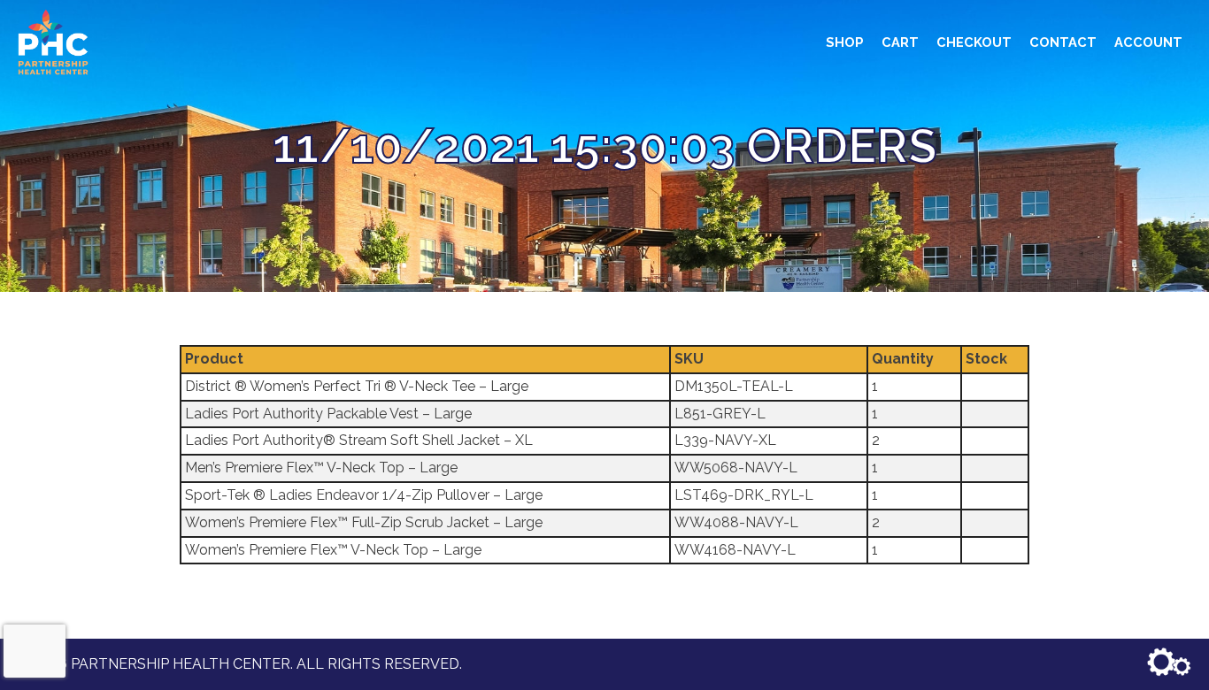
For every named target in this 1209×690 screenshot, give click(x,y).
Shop (845, 42)
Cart (900, 42)
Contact (1063, 42)
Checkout (974, 42)
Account (1148, 42)
